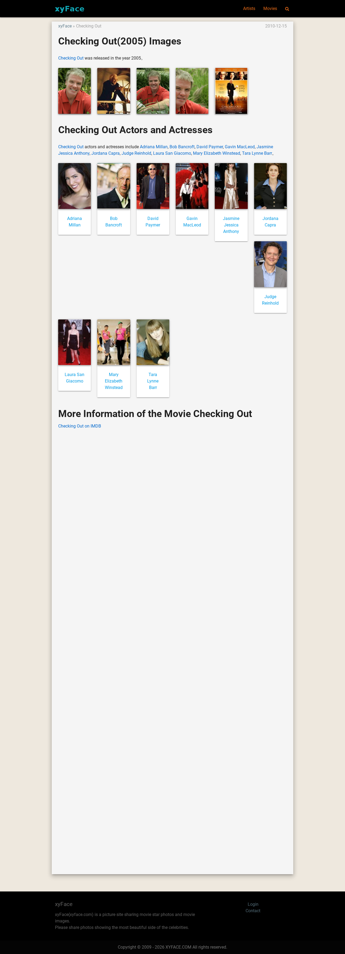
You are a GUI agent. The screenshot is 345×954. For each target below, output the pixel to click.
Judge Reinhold (136, 153)
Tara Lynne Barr (257, 153)
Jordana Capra (105, 153)
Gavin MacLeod (240, 146)
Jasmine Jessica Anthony (231, 225)
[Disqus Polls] (172, 502)
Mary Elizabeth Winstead (216, 153)
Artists (249, 8)
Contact (253, 910)
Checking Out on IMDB (79, 426)
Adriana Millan (154, 146)
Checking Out (71, 58)
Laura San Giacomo (172, 153)
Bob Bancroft (182, 146)
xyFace (65, 26)
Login (253, 904)
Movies (270, 8)
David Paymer (209, 146)
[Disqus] (172, 643)
